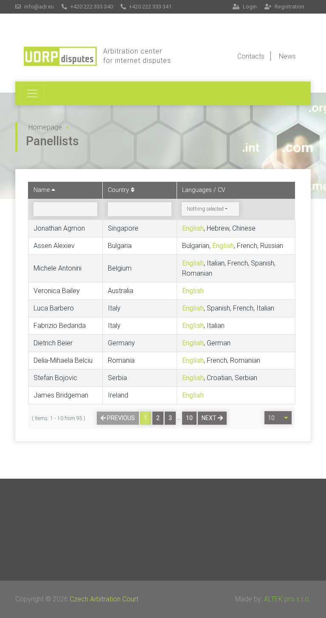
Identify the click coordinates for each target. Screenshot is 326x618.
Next (210, 418)
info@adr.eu (38, 6)
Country (119, 190)
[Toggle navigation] (32, 93)
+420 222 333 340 (91, 6)
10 (189, 418)
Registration (288, 6)
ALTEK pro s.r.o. (287, 599)
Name (42, 190)
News (287, 56)
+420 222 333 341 (149, 6)
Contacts (250, 56)
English (193, 228)
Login (249, 6)
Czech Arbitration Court (104, 599)
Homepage (45, 127)
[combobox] (210, 209)
